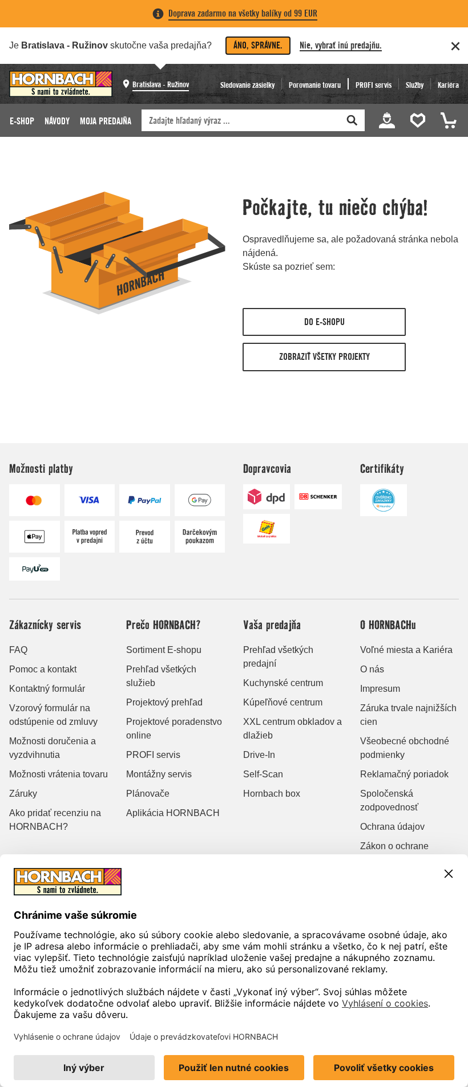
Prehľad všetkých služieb (161, 676)
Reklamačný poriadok (404, 774)
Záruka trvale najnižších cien (408, 715)
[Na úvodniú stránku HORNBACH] (60, 84)
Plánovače (148, 793)
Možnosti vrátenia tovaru (58, 774)
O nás (372, 669)
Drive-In (259, 755)
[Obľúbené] (419, 120)
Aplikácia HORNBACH (173, 813)
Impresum (380, 688)
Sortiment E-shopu (163, 650)
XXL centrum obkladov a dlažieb (292, 728)
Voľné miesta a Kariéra (406, 650)
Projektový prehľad (164, 702)
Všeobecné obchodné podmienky (404, 748)
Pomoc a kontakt (42, 669)
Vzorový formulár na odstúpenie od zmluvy (53, 715)
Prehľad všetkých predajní (278, 656)
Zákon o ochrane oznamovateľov (394, 853)
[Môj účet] (387, 120)
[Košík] (447, 120)
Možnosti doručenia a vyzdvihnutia (52, 748)
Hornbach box (271, 793)
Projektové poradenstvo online (174, 728)
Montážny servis (159, 774)
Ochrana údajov (392, 827)
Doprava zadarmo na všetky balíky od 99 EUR (242, 13)
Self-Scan (263, 774)
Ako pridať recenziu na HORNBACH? (55, 820)
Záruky (23, 793)
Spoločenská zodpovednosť (389, 800)
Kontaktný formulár (47, 688)
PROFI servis (153, 755)
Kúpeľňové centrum (282, 702)
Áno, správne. (258, 45)
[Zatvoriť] (455, 46)
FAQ (18, 650)
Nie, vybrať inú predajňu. (341, 45)
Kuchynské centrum (283, 683)
